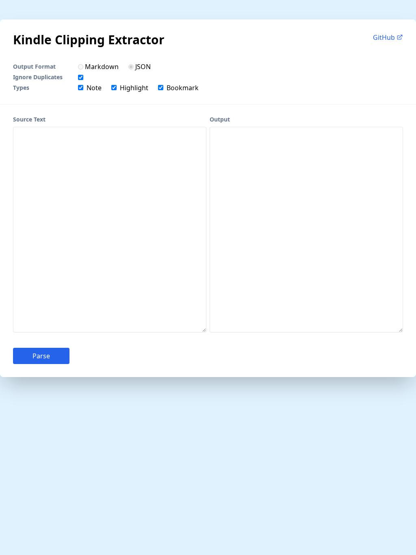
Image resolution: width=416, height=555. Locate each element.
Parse (41, 355)
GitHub (384, 37)
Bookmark (183, 87)
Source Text (29, 119)
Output (220, 119)
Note (94, 87)
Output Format (34, 66)
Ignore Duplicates (38, 77)
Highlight (134, 87)
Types (21, 87)
